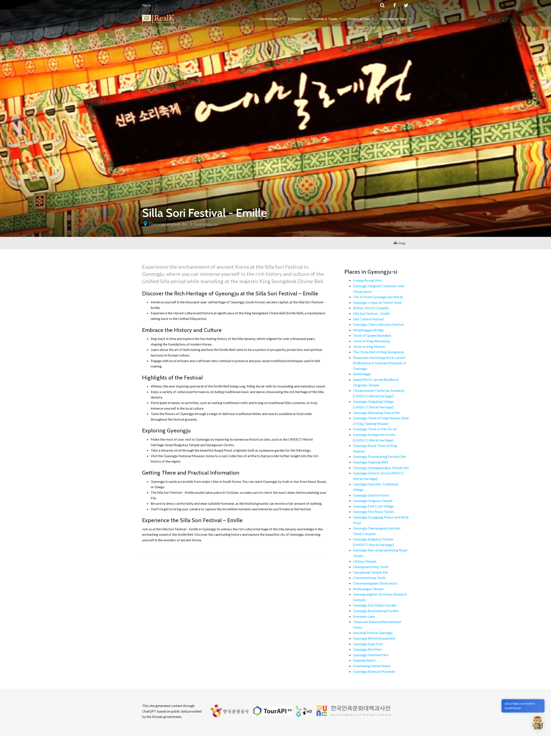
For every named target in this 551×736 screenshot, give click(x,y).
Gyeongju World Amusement (374, 638)
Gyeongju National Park (370, 655)
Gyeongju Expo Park (368, 644)
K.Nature (295, 19)
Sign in (146, 5)
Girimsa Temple (364, 561)
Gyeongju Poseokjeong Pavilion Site (379, 456)
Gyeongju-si (205, 224)
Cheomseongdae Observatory (375, 583)
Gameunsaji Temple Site (370, 572)
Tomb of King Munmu (369, 346)
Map (401, 243)
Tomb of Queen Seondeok (372, 335)
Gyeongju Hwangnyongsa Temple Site (381, 468)
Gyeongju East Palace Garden (374, 605)
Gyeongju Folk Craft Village (373, 506)
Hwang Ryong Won (367, 280)
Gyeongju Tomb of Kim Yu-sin (375, 429)
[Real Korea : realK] (158, 18)
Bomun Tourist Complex (371, 308)
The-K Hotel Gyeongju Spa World (378, 297)
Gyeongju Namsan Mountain (374, 671)
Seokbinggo (362, 374)
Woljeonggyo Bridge (368, 330)
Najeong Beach (364, 660)
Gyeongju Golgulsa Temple (373, 500)
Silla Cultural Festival (368, 319)
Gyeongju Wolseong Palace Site (376, 412)
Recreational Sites (393, 19)
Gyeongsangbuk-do (168, 224)
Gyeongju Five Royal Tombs (373, 511)
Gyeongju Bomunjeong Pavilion (376, 611)
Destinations (269, 19)
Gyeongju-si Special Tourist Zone (377, 302)
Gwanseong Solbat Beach (372, 666)
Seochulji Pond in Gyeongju (373, 633)
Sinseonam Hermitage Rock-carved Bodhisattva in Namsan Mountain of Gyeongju (379, 362)
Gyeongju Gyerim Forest (371, 495)
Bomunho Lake (364, 616)
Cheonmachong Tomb (369, 578)
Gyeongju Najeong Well (370, 462)
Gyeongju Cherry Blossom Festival (378, 324)
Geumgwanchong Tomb (370, 567)
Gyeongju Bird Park (367, 649)
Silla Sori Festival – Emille (371, 313)
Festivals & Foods (325, 19)
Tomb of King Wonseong (371, 341)
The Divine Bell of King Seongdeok (378, 352)
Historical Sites (359, 19)
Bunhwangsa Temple (368, 589)
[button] (538, 723)
